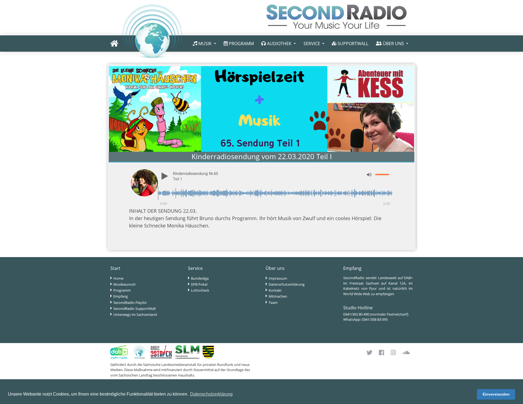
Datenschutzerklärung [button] (211, 394)
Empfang (120, 296)
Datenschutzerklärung (287, 284)
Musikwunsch (124, 284)
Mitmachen (278, 296)
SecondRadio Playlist (130, 302)
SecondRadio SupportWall (134, 308)
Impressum (278, 278)
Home (118, 278)
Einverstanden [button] (496, 394)
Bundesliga (200, 278)
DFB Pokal (199, 284)
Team (273, 302)
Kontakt (275, 290)
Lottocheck (200, 290)
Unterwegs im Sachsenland (135, 314)
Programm (122, 290)
